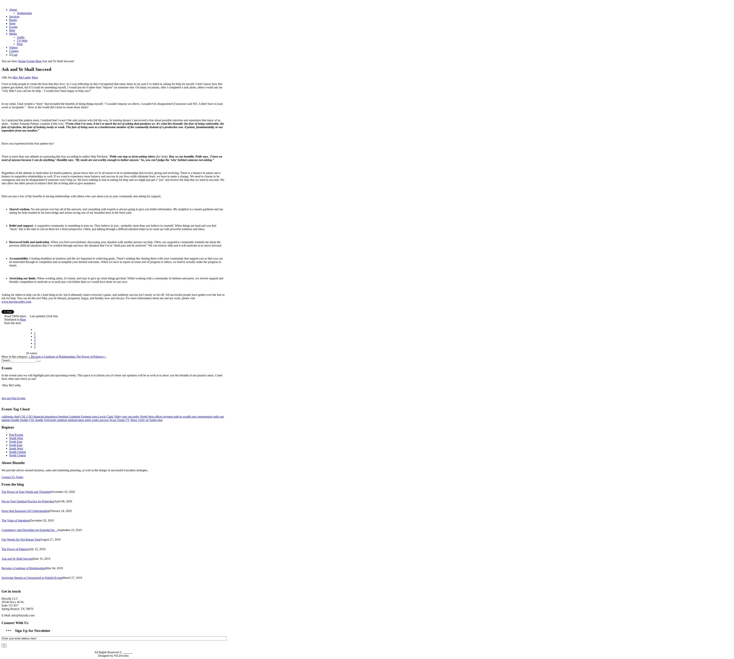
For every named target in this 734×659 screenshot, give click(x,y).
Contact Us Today (13, 477)
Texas (113, 420)
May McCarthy (22, 77)
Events (31, 61)
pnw (195, 416)
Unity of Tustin (147, 420)
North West (147, 416)
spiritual (62, 420)
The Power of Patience (15, 549)
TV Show (131, 420)
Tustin (121, 420)
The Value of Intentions (16, 520)
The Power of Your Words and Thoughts (26, 491)
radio (216, 416)
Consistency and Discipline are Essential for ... (30, 530)
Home (22, 61)
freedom (63, 416)
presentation (205, 416)
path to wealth (183, 416)
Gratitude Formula (80, 416)
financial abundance (45, 416)
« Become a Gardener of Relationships (52, 356)
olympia (168, 416)
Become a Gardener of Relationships (24, 568)
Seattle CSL (27, 420)
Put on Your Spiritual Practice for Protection (28, 501)
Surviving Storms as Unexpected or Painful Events (32, 577)
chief (17, 416)
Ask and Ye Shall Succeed (17, 558)
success (104, 420)
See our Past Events (13, 398)
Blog (38, 61)
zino (159, 420)
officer (159, 416)
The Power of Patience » (91, 356)
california (8, 416)
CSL (23, 416)
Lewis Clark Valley (110, 416)
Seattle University (46, 420)
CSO (30, 416)
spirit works (92, 420)
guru (95, 416)
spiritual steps (76, 420)
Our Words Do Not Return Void (21, 539)
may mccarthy (131, 416)
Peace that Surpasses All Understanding (25, 511)
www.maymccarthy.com (16, 301)
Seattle (15, 420)
